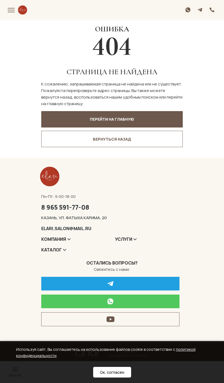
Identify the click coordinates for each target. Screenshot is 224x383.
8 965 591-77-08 (65, 207)
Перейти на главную (112, 119)
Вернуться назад (112, 139)
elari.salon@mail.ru (66, 228)
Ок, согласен (112, 372)
